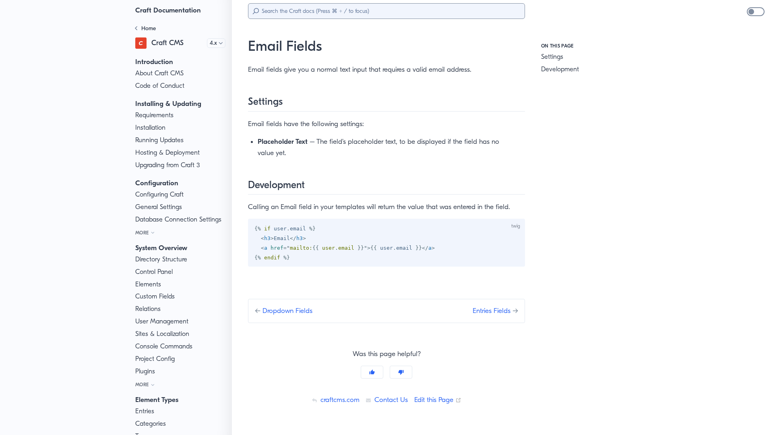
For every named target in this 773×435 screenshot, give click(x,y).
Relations (148, 309)
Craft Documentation (168, 10)
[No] (401, 372)
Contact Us (390, 400)
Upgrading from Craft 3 (167, 165)
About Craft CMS (159, 73)
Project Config (155, 358)
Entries (144, 411)
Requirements (154, 115)
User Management (161, 321)
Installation (150, 127)
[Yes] (372, 372)
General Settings (158, 207)
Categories (150, 423)
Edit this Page (437, 400)
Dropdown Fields (287, 311)
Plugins (145, 371)
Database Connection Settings (178, 219)
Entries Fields (493, 311)
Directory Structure (161, 259)
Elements (148, 284)
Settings (552, 56)
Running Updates (159, 140)
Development (560, 69)
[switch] (756, 11)
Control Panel (154, 272)
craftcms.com (339, 400)
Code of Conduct (159, 85)
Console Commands (163, 346)
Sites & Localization (162, 334)
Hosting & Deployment (167, 152)
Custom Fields (155, 296)
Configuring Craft (159, 194)
